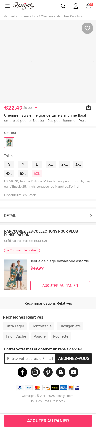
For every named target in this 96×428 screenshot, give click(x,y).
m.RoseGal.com (27, 6)
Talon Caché (16, 336)
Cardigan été (70, 326)
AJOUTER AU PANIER (48, 420)
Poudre (40, 336)
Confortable (42, 326)
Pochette (60, 336)
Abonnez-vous (73, 358)
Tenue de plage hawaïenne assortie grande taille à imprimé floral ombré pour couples (61, 261)
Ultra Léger (15, 326)
